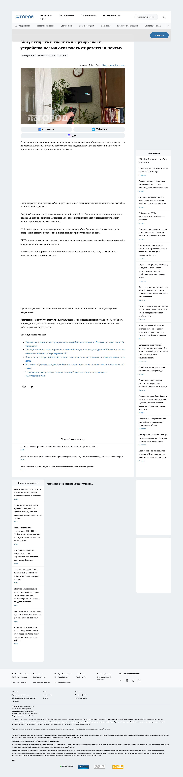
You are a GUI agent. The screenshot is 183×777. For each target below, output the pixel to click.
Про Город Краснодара (63, 682)
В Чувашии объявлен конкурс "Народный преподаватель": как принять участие (57, 468)
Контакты (78, 692)
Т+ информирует (86, 26)
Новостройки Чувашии (127, 26)
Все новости (46, 15)
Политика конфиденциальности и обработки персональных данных (35, 741)
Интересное (28, 55)
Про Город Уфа (81, 677)
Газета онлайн (89, 15)
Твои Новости (38, 674)
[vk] (24, 387)
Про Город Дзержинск (19, 682)
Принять (159, 35)
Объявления (47, 695)
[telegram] (32, 387)
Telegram (15, 692)
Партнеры (15, 701)
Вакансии (105, 26)
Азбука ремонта (22, 26)
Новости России (46, 55)
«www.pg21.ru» (29, 706)
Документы (66, 26)
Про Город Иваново (104, 674)
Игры (42, 18)
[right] (168, 26)
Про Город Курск (39, 677)
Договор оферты (81, 695)
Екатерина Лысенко (113, 65)
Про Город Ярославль (19, 677)
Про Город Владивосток (41, 682)
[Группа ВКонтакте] (46, 129)
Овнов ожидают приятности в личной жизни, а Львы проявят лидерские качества (59, 448)
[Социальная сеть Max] (73, 135)
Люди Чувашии (67, 15)
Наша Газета (80, 674)
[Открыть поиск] (164, 16)
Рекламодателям (111, 15)
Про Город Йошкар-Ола (63, 674)
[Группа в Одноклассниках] (127, 680)
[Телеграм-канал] (99, 129)
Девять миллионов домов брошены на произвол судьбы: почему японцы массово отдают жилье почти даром (72, 458)
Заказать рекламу (153, 26)
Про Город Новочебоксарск (21, 674)
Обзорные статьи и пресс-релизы (23, 698)
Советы (62, 55)
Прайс (45, 698)
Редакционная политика (20, 695)
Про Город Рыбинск (61, 677)
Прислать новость (146, 17)
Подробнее (77, 737)
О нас (45, 692)
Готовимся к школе (45, 26)
